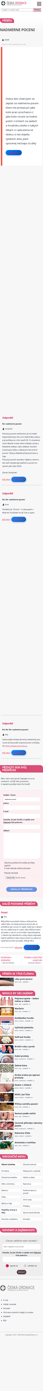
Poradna (5, 1171)
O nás (5, 1300)
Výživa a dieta (29, 1177)
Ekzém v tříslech (23, 1085)
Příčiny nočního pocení (26, 1104)
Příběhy (26, 1206)
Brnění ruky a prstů (25, 1046)
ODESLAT (21, 1272)
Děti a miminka (8, 1184)
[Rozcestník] (39, 4)
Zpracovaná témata (31, 1212)
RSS (4, 1320)
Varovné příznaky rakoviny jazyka (28, 1124)
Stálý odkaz (6, 479)
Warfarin (19, 1008)
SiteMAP (6, 1316)
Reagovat (18, 479)
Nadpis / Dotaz (9, 795)
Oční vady (27, 1199)
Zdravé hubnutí (29, 1164)
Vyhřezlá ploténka (24, 1027)
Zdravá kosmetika (9, 1177)
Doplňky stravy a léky (9, 1211)
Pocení (4, 912)
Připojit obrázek (11, 873)
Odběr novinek (9, 1304)
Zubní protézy (22, 1056)
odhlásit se (32, 1265)
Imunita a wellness (9, 1219)
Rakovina (27, 1184)
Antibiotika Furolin (24, 1018)
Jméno (6, 803)
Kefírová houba (22, 1037)
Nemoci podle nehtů (25, 1113)
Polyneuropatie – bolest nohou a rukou (27, 999)
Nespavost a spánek (31, 1171)
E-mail (5, 811)
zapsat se (13, 1265)
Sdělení (6, 830)
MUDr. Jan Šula (22, 1094)
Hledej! (37, 10)
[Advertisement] (21, 68)
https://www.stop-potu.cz (16, 746)
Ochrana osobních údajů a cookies (18, 1312)
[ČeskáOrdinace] (14, 6)
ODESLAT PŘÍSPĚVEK (21, 889)
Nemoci (4, 1190)
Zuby (3, 1197)
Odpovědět (13, 153)
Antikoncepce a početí (29, 1191)
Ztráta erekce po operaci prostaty (27, 1076)
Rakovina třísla (22, 1133)
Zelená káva (21, 1065)
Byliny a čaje (6, 1203)
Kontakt (26, 1219)
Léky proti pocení (23, 979)
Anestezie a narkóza (25, 1142)
